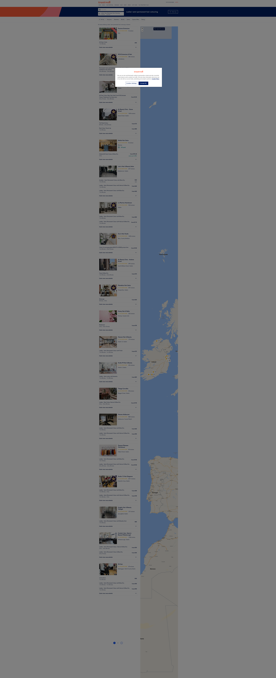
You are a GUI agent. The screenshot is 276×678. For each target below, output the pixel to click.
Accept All (143, 83)
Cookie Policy (155, 79)
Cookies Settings (131, 83)
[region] (138, 77)
